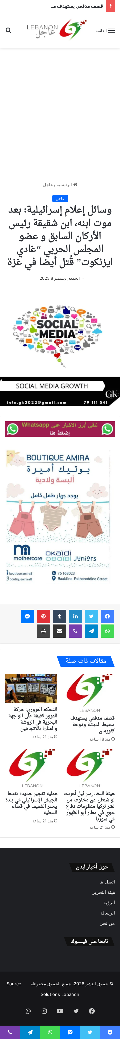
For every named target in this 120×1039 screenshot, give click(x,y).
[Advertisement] (60, 114)
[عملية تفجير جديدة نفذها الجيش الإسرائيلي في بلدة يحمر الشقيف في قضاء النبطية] (31, 768)
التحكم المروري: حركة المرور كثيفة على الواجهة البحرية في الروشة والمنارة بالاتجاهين (32, 719)
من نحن (107, 923)
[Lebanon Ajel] (57, 30)
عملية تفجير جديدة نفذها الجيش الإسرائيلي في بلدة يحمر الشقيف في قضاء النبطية (31, 803)
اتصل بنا (107, 881)
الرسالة (107, 913)
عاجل (48, 184)
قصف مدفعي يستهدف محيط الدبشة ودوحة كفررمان (92, 725)
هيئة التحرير (103, 892)
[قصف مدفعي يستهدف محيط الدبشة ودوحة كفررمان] (89, 693)
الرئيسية (65, 184)
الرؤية (109, 902)
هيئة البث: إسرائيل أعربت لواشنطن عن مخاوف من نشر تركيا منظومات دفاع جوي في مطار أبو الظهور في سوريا (89, 806)
